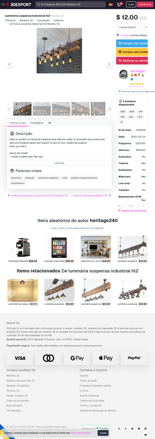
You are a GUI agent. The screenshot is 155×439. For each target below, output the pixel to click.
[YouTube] (146, 435)
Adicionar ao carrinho (135, 60)
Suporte (84, 375)
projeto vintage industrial (84, 178)
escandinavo (17, 183)
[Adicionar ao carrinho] (27, 254)
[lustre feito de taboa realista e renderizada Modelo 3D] (22, 290)
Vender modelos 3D (17, 395)
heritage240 (140, 71)
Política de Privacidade (92, 400)
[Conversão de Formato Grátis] (121, 122)
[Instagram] (119, 429)
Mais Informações (81, 432)
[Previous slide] (9, 64)
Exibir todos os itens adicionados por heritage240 (78, 228)
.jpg (139, 117)
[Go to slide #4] (80, 109)
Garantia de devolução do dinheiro (98, 410)
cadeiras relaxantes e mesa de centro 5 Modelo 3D (39, 195)
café (65, 178)
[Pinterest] (132, 429)
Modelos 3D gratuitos (18, 385)
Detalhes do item (17, 123)
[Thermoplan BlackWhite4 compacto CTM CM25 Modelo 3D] (22, 247)
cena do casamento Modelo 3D (90, 195)
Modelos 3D (13, 375)
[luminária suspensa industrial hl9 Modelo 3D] (132, 247)
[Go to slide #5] (100, 109)
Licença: (125, 35)
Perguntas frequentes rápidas (95, 385)
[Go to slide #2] (42, 109)
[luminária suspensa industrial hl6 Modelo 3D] (96, 290)
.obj (131, 117)
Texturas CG (13, 390)
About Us (12, 323)
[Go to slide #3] (61, 109)
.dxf (140, 111)
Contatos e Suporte (93, 370)
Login (131, 4)
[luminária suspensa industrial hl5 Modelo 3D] (59, 290)
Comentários (37, 123)
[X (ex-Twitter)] (126, 429)
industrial (16, 178)
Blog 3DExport (14, 405)
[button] (143, 250)
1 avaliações (136, 87)
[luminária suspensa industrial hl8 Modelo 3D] (132, 290)
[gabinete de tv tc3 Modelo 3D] (96, 247)
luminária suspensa (48, 178)
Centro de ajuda (88, 380)
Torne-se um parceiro (17, 400)
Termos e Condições (91, 405)
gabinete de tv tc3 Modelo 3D (95, 261)
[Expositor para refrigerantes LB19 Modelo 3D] (59, 247)
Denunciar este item (134, 210)
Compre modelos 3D (20, 370)
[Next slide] (109, 64)
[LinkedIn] (146, 429)
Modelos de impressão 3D (20, 380)
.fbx (122, 117)
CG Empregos (13, 410)
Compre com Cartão (135, 43)
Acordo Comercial (89, 395)
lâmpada (29, 178)
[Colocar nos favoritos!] (33, 254)
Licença (84, 390)
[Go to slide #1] (22, 109)
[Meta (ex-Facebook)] (139, 429)
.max (122, 111)
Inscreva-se (145, 4)
